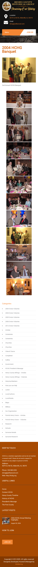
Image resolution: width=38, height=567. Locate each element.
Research (8, 424)
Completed (8, 355)
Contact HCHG (7, 492)
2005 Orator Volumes (12, 317)
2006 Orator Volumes (12, 321)
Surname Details (10, 432)
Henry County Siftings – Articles (15, 373)
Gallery (7, 360)
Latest (7, 390)
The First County (8, 505)
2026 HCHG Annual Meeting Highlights (21, 519)
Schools (8, 428)
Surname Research (11, 436)
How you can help (11, 385)
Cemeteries (9, 334)
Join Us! (30, 32)
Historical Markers (11, 381)
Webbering (19, 564)
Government (9, 364)
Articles (7, 330)
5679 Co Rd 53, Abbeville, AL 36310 (21, 18)
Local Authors (10, 394)
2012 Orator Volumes (12, 326)
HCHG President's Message (14, 368)
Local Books (9, 398)
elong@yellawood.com (17, 24)
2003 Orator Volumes (12, 309)
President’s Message (9, 502)
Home (4, 489)
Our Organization (11, 411)
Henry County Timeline (10, 495)
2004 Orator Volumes (12, 313)
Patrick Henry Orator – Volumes (15, 419)
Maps (7, 402)
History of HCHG (8, 498)
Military (7, 407)
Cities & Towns (10, 351)
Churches (8, 343)
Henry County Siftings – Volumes (16, 377)
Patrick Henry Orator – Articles (15, 415)
